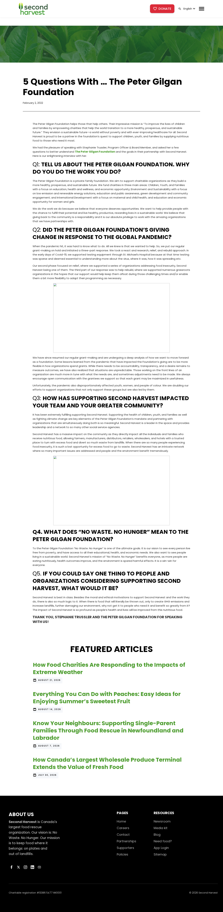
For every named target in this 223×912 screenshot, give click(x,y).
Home (121, 821)
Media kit (160, 828)
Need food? (163, 841)
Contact (123, 834)
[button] (189, 9)
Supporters (125, 848)
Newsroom (162, 821)
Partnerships (126, 841)
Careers (123, 828)
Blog (157, 834)
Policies (122, 854)
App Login (161, 848)
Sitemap (160, 854)
